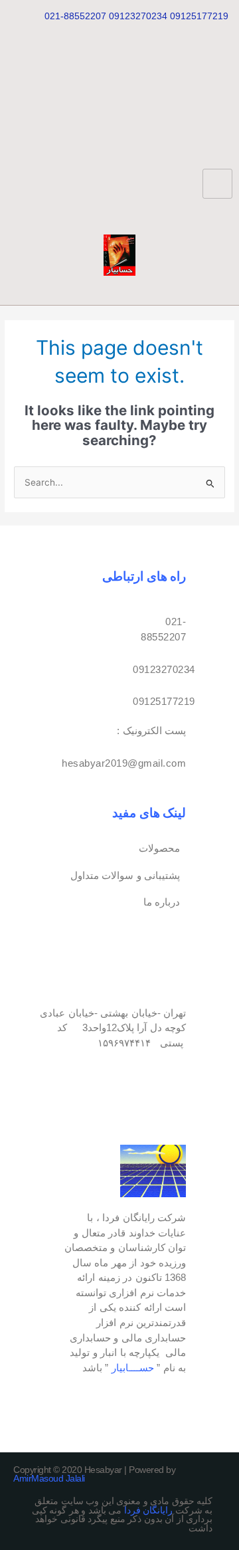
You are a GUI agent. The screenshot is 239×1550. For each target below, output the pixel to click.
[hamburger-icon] (217, 184)
